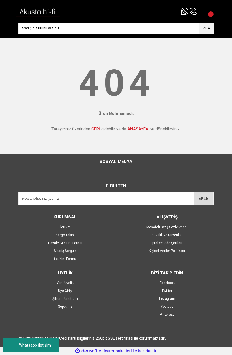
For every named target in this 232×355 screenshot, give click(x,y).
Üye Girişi (65, 291)
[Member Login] (200, 11)
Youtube (167, 307)
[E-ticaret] (115, 351)
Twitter (167, 291)
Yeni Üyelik (65, 283)
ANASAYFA (137, 129)
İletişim (65, 227)
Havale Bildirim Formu (65, 243)
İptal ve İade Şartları (167, 243)
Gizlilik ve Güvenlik (166, 235)
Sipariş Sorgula (65, 251)
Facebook (167, 283)
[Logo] (38, 11)
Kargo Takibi (65, 235)
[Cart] (208, 11)
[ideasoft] (86, 351)
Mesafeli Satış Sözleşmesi (167, 227)
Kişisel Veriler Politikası (167, 251)
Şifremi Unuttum (65, 299)
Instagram (167, 299)
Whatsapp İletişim (35, 345)
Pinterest (167, 315)
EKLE (203, 198)
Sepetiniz (65, 307)
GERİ (95, 129)
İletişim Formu (65, 259)
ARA (206, 28)
